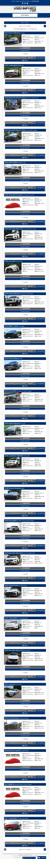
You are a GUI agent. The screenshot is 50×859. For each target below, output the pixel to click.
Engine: (24, 41)
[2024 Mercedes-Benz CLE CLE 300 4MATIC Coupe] (13, 236)
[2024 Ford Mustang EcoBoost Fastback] (13, 725)
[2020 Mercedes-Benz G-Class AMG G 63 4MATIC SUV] (13, 104)
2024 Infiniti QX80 (15, 162)
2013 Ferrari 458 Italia (15, 33)
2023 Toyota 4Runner (19, 294)
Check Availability (10, 57)
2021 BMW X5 (18, 784)
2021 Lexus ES (13, 684)
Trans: (23, 42)
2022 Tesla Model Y (16, 618)
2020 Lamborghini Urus (14, 65)
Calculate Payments (25, 50)
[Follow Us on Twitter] (25, 3)
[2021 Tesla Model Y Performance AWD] (13, 825)
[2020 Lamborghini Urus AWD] (13, 72)
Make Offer (30, 57)
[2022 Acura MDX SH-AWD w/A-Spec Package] (13, 398)
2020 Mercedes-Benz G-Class (21, 98)
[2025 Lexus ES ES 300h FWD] (13, 268)
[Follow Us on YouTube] (27, 3)
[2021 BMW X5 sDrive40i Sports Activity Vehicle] (13, 792)
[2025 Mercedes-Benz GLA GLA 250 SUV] (13, 658)
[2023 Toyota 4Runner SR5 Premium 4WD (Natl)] (13, 300)
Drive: (36, 36)
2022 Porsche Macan (13, 358)
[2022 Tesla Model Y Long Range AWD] (13, 625)
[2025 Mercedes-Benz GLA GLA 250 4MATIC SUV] (13, 560)
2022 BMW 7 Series (14, 326)
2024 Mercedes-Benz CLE (20, 229)
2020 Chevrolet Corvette (19, 195)
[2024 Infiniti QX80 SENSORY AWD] (13, 169)
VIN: (23, 37)
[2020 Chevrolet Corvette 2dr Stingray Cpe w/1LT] (13, 202)
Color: (36, 39)
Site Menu (25, 15)
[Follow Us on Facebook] (23, 3)
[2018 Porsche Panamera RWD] (13, 495)
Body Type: (37, 37)
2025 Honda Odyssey (15, 423)
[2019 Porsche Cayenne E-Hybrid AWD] (13, 758)
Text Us (26, 60)
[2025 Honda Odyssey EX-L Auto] (13, 430)
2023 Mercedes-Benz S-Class (21, 130)
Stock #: (24, 36)
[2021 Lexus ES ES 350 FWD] (13, 692)
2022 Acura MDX (18, 391)
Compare (26, 53)
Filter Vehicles (25, 22)
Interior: (36, 42)
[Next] (45, 26)
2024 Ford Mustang (17, 718)
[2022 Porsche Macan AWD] (13, 365)
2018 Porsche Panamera (14, 488)
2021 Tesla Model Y (16, 818)
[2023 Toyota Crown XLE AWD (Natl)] (13, 592)
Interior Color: (38, 41)
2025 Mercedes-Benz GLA (20, 553)
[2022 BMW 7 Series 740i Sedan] (13, 333)
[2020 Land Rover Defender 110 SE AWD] (13, 462)
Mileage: (24, 39)
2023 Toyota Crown (16, 585)
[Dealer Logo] (25, 9)
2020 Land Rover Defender (17, 456)
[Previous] (5, 26)
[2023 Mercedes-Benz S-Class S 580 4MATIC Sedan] (13, 137)
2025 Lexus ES (13, 261)
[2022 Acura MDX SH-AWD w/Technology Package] (13, 527)
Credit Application (40, 57)
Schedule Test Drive (20, 57)
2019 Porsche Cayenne (16, 750)
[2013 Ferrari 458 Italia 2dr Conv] (13, 40)
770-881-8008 (35, 1)
